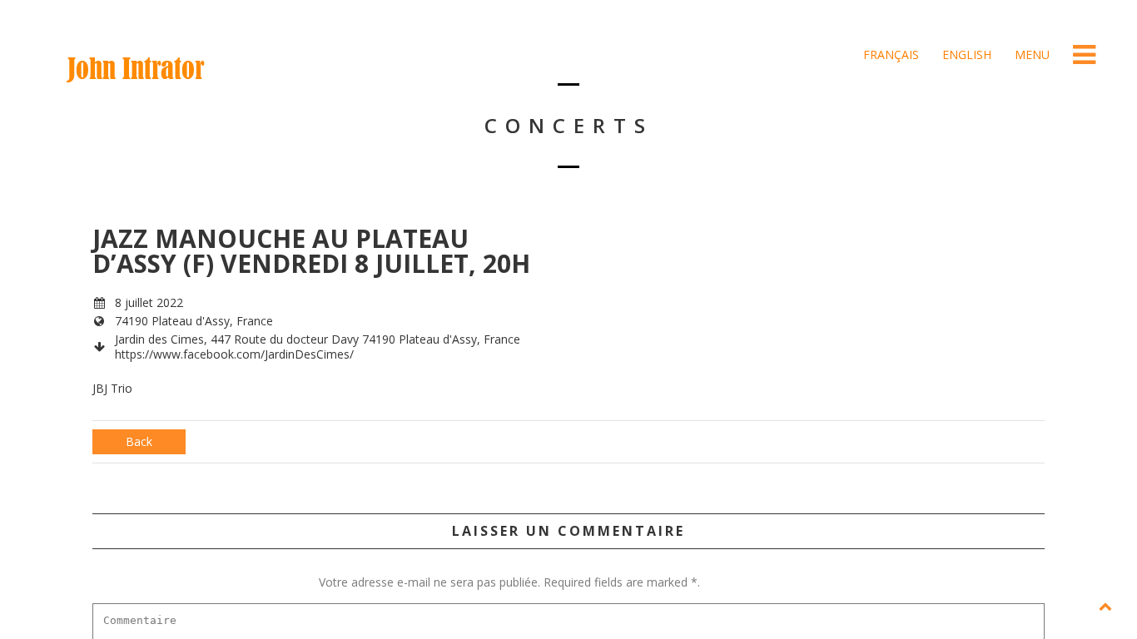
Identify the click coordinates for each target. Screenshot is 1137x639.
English (965, 54)
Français (889, 54)
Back (139, 441)
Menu (1030, 54)
